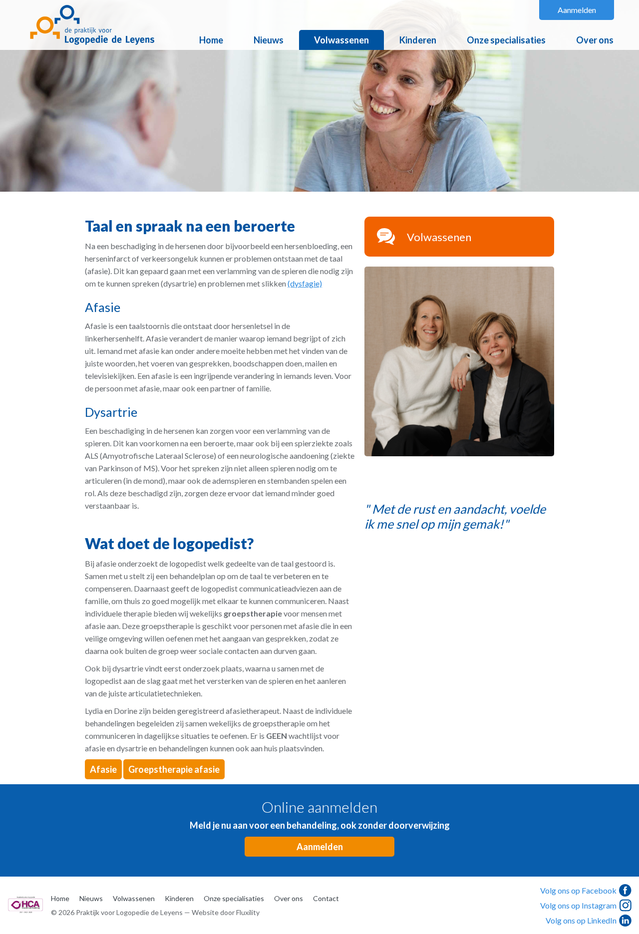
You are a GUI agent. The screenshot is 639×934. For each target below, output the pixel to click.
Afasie (103, 769)
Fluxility (248, 912)
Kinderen (417, 39)
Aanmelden (577, 9)
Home (211, 39)
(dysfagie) (305, 283)
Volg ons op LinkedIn (581, 920)
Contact (326, 898)
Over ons (595, 39)
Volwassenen (341, 39)
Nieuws (269, 39)
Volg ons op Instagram (578, 905)
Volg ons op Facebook (578, 890)
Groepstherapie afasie (174, 769)
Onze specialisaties (506, 39)
